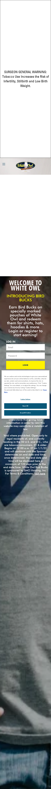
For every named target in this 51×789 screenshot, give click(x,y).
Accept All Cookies (25, 413)
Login (25, 365)
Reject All (25, 406)
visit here (40, 473)
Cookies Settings (25, 399)
